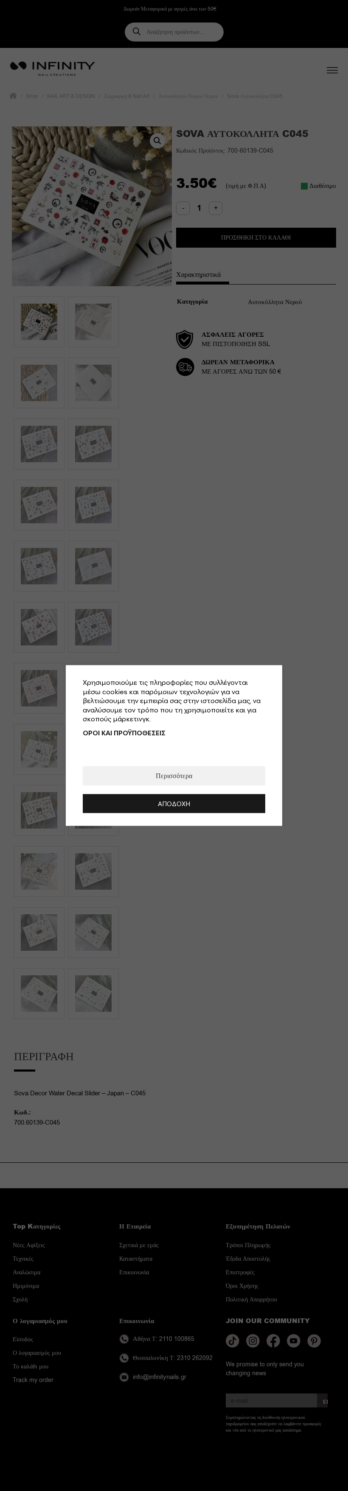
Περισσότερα (174, 775)
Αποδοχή (174, 803)
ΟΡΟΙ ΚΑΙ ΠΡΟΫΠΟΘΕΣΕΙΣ (124, 732)
